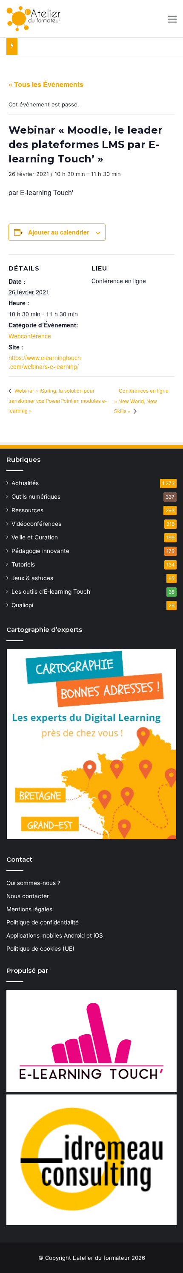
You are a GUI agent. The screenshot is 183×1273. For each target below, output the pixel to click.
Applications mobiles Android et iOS (54, 935)
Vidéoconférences (36, 523)
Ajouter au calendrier (58, 232)
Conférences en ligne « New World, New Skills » (141, 400)
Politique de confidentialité (42, 922)
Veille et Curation (34, 537)
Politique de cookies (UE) (40, 948)
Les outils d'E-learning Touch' (51, 591)
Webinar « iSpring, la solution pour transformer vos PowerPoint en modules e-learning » (58, 400)
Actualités (25, 483)
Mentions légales (29, 909)
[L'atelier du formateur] (33, 18)
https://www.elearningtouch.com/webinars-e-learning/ (45, 362)
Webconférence (30, 336)
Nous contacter (27, 896)
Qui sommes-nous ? (33, 882)
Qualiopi (22, 605)
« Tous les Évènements (46, 84)
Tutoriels (23, 564)
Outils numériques (35, 496)
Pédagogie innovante (40, 550)
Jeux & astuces (32, 578)
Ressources (27, 510)
